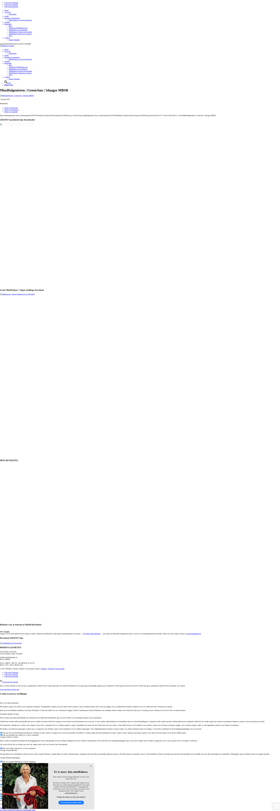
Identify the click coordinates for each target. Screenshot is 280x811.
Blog (10, 26)
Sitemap (43, 669)
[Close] (91, 766)
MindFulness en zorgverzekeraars (20, 20)
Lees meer (3, 689)
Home (6, 10)
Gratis (6, 16)
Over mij (7, 12)
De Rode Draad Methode (92, 634)
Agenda (7, 22)
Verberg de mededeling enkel (25, 810)
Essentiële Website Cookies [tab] (9, 714)
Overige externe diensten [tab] (8, 750)
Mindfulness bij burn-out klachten (20, 32)
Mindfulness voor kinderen (18, 30)
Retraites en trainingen (12, 18)
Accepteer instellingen (7, 810)
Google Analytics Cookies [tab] (9, 737)
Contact (7, 38)
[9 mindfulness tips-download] (11, 643)
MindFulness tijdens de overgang (20, 34)
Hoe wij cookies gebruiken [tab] (9, 703)
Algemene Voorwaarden (56, 669)
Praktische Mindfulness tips (18, 28)
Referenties (13, 14)
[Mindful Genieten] (7, 46)
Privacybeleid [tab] (4, 800)
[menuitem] (142, 10)
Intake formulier (14, 40)
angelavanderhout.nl (194, 634)
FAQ (10, 36)
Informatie (7, 24)
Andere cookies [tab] (5, 787)
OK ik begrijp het (13, 689)
